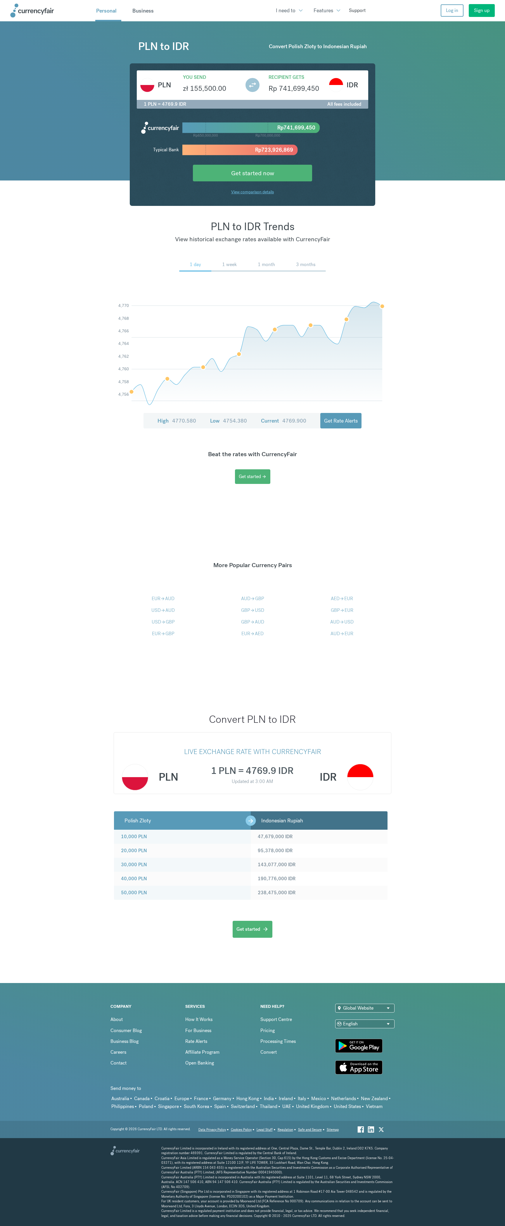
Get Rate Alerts (341, 420)
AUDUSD (342, 622)
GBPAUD (252, 622)
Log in (452, 10)
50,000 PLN (134, 893)
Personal (106, 11)
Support (357, 10)
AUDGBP (252, 598)
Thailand (268, 1106)
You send (194, 77)
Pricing (267, 1030)
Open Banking (199, 1063)
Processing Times (278, 1041)
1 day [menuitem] (195, 264)
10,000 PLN (134, 836)
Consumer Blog (126, 1030)
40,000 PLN (134, 879)
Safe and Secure (310, 1130)
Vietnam (374, 1106)
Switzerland (243, 1106)
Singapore (168, 1106)
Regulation (285, 1130)
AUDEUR (342, 634)
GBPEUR (342, 610)
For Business (198, 1030)
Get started (253, 476)
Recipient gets (286, 77)
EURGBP (163, 634)
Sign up (482, 10)
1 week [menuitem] (229, 264)
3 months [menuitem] (305, 264)
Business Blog (124, 1041)
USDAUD (163, 610)
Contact (118, 1063)
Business (143, 11)
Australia (120, 1098)
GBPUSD (252, 610)
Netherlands (343, 1098)
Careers (118, 1052)
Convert (268, 1052)
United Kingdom (312, 1106)
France (201, 1098)
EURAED (252, 634)
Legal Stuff (265, 1130)
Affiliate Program (202, 1052)
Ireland (286, 1098)
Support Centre (276, 1019)
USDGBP (163, 622)
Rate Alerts (196, 1041)
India (269, 1098)
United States (347, 1106)
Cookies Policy (241, 1130)
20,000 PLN (134, 851)
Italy (302, 1098)
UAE (286, 1106)
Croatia (162, 1098)
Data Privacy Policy (212, 1130)
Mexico (318, 1098)
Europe (181, 1098)
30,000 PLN (134, 865)
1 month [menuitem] (266, 264)
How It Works (198, 1019)
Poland (146, 1106)
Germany (222, 1098)
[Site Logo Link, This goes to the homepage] (50, 11)
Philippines (122, 1106)
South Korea (196, 1106)
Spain (220, 1106)
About (116, 1019)
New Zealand (374, 1098)
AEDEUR (342, 598)
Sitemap (333, 1130)
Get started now (252, 173)
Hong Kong (247, 1098)
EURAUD (163, 598)
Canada (142, 1098)
